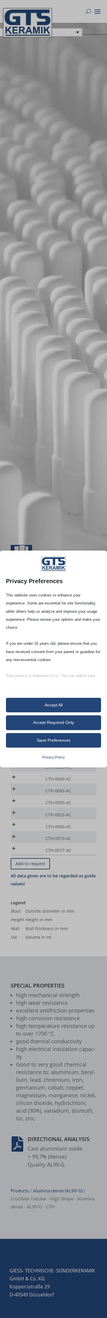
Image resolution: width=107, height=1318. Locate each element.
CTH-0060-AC (58, 826)
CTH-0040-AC (58, 779)
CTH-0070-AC (58, 838)
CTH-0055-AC (58, 815)
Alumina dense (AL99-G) (58, 1191)
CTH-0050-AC (58, 802)
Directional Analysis (58, 1139)
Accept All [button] (54, 705)
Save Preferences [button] (53, 740)
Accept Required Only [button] (53, 722)
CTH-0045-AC (58, 791)
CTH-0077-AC (58, 850)
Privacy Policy (53, 757)
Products (20, 1191)
